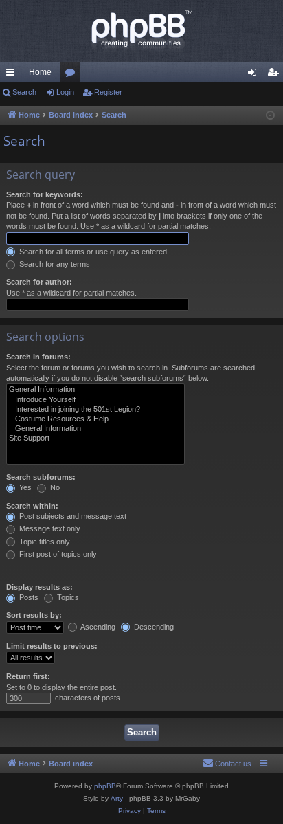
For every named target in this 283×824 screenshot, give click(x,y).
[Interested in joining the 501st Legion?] (95, 409)
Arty (117, 798)
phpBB (105, 786)
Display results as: (39, 587)
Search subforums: (41, 477)
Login (65, 92)
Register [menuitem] (275, 74)
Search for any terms (53, 264)
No (54, 487)
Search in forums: (38, 357)
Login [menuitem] (254, 74)
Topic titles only (43, 541)
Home (40, 72)
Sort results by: (34, 615)
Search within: (32, 506)
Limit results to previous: (52, 646)
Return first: (28, 676)
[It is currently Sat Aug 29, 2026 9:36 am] (270, 116)
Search (24, 92)
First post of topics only (57, 554)
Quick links (13, 74)
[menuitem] (227, 763)
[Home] (141, 31)
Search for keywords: (44, 194)
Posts (27, 597)
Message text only (48, 528)
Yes (24, 487)
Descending (153, 627)
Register (108, 92)
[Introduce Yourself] (95, 400)
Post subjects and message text (71, 516)
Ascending (97, 627)
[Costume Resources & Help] (95, 419)
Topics (67, 597)
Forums (72, 74)
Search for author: (39, 282)
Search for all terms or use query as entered (92, 251)
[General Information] (95, 389)
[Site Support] (95, 438)
